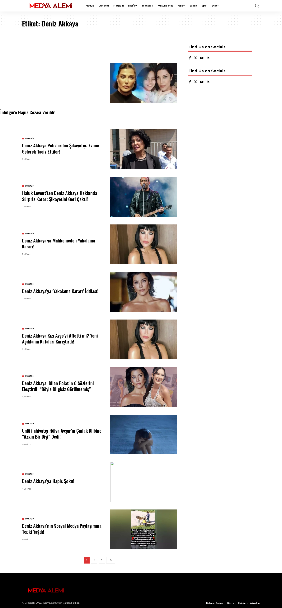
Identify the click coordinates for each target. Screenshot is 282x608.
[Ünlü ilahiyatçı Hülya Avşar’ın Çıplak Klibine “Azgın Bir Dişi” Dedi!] (143, 434)
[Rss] (208, 58)
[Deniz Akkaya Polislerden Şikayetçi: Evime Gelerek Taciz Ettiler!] (143, 149)
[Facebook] (189, 58)
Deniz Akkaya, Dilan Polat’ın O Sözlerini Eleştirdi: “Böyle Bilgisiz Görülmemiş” (58, 386)
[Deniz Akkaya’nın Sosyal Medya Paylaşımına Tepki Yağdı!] (143, 529)
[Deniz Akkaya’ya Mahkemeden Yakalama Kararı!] (143, 244)
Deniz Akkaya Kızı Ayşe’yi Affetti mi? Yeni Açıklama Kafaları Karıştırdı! (60, 338)
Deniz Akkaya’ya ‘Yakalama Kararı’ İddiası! (60, 291)
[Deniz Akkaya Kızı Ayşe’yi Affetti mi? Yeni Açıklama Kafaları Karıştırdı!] (143, 339)
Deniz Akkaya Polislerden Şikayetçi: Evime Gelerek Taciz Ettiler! (60, 148)
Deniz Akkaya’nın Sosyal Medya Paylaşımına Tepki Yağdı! (61, 528)
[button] (257, 5)
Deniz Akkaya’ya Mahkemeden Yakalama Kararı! (58, 243)
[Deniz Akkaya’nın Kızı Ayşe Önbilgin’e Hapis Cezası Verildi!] (143, 83)
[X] (195, 58)
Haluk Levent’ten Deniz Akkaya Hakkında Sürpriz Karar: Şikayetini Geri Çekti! (59, 195)
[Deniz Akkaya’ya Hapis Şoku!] (143, 482)
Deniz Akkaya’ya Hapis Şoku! (48, 480)
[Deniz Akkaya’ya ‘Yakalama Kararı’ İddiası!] (143, 292)
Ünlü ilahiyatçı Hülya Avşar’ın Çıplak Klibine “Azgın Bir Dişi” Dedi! (61, 433)
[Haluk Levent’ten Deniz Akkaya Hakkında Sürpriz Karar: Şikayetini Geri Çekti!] (143, 197)
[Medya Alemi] (51, 6)
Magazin (29, 139)
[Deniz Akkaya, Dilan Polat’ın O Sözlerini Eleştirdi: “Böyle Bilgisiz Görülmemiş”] (143, 387)
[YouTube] (202, 58)
